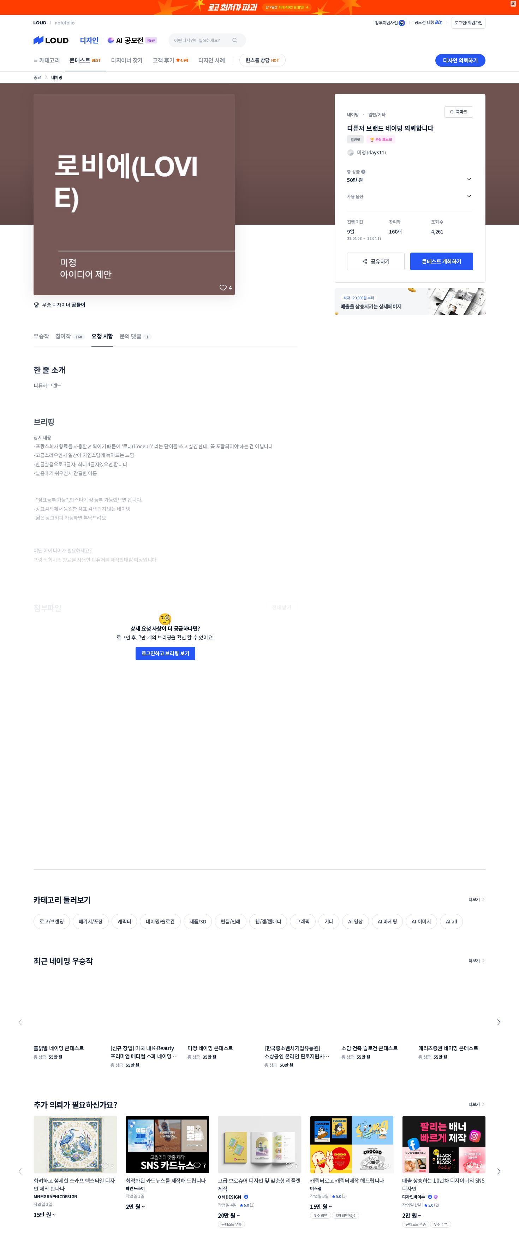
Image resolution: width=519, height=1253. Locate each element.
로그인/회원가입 (468, 22)
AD (513, 3)
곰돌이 (78, 304)
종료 (37, 77)
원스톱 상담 (262, 60)
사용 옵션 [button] (355, 196)
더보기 (474, 899)
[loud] (40, 22)
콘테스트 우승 (231, 1224)
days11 (376, 152)
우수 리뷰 (320, 1215)
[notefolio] (64, 22)
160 (79, 336)
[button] (410, 175)
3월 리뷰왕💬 (345, 1215)
